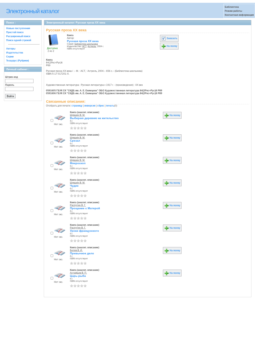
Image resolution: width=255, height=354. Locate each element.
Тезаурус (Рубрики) (17, 60)
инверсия (89, 105)
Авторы (10, 48)
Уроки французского (84, 230)
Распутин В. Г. (78, 205)
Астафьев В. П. (78, 272)
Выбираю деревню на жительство (94, 118)
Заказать (171, 38)
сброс (100, 105)
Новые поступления (18, 28)
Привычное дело (82, 253)
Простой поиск (15, 32)
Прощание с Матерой (85, 208)
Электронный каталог (32, 11)
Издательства (14, 52)
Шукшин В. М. (77, 115)
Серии (10, 56)
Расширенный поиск (18, 36)
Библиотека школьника (86, 44)
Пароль (9, 85)
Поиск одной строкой (18, 40)
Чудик (74, 185)
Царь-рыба (78, 275)
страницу (77, 105)
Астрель (92, 46)
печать (110, 105)
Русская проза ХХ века (83, 41)
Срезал (75, 140)
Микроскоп (77, 163)
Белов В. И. (76, 250)
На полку (171, 46)
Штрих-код (11, 77)
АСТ (84, 46)
